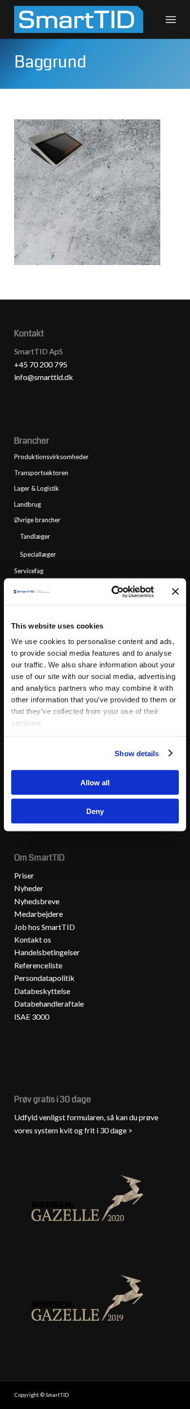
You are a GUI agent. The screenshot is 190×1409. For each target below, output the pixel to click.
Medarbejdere (38, 913)
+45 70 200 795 (40, 364)
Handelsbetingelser (47, 952)
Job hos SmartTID (45, 926)
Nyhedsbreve (36, 901)
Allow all (95, 783)
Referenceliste (38, 965)
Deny (95, 811)
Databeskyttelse (42, 990)
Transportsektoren (41, 473)
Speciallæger (38, 554)
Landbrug (27, 504)
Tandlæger (35, 536)
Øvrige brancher (37, 520)
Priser (24, 875)
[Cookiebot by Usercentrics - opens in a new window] (115, 591)
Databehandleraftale (49, 1003)
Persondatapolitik (44, 977)
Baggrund (50, 62)
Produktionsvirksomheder (51, 457)
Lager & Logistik (36, 488)
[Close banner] (175, 591)
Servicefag (28, 571)
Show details (136, 753)
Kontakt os (32, 939)
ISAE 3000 (31, 1016)
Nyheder (28, 888)
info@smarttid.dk (43, 376)
